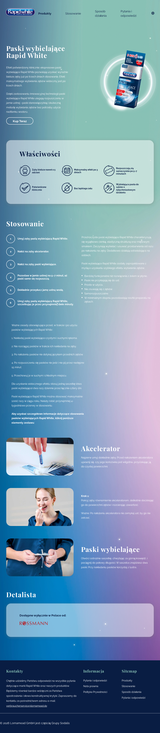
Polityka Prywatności (95, 691)
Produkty (44, 13)
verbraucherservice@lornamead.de (26, 705)
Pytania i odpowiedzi (128, 13)
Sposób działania (101, 13)
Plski (152, 13)
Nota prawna (90, 686)
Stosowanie (73, 13)
